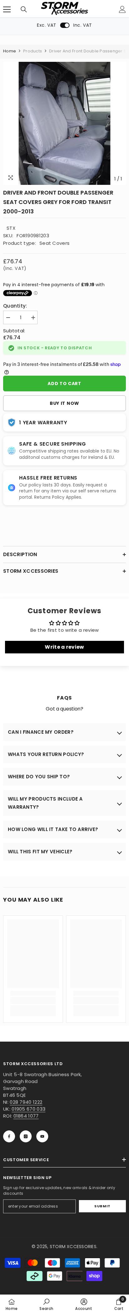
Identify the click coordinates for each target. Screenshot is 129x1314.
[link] (33, 1000)
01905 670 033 (28, 1109)
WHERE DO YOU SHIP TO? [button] (39, 776)
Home (9, 51)
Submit (102, 1206)
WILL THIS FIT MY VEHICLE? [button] (40, 851)
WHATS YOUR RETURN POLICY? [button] (46, 754)
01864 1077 (26, 1116)
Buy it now (64, 403)
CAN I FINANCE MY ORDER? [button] (41, 732)
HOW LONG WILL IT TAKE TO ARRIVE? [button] (53, 829)
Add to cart (64, 383)
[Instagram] (26, 1136)
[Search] (24, 9)
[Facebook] (9, 1136)
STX (11, 228)
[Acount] (122, 9)
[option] (64, 123)
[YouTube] (42, 1136)
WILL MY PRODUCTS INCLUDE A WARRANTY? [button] (45, 803)
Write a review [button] (64, 647)
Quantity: (15, 306)
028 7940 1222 (26, 1102)
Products (32, 51)
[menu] (7, 9)
